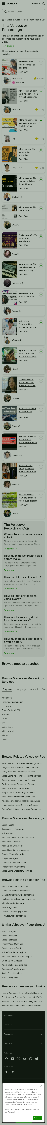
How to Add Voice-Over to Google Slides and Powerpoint (23, 993)
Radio (4, 718)
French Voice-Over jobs (12, 944)
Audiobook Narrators (11, 841)
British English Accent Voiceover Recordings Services (23, 809)
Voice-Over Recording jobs (14, 952)
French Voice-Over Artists (13, 867)
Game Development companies (16, 890)
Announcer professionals (13, 829)
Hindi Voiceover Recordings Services (18, 797)
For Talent (8, 1025)
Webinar (5, 735)
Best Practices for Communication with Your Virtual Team (23, 1005)
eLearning (6, 706)
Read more (9, 549)
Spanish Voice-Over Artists (14, 854)
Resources (8, 1034)
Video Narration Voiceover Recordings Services (23, 763)
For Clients (8, 1015)
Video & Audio (13, 20)
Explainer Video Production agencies (18, 899)
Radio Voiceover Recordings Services (18, 784)
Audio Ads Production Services (15, 788)
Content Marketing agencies (14, 911)
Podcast (6, 714)
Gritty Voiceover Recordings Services (18, 771)
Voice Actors (7, 833)
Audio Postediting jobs (12, 973)
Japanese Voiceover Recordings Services (20, 805)
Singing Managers (10, 858)
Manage (37, 1118)
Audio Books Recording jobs (14, 965)
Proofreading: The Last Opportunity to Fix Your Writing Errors (23, 997)
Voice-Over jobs (9, 931)
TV (3, 723)
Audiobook (7, 698)
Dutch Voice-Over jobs (12, 961)
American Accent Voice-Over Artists (18, 837)
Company (8, 1043)
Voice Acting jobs (9, 936)
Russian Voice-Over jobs (13, 948)
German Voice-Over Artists (14, 862)
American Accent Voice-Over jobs (17, 956)
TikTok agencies (9, 907)
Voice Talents (8, 825)
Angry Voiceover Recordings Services (18, 780)
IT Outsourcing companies (14, 916)
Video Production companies (15, 886)
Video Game (7, 727)
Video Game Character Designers (17, 871)
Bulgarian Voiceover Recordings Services (20, 767)
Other (4, 739)
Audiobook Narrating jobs (13, 969)
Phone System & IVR (11, 710)
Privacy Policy (13, 1112)
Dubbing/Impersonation (12, 702)
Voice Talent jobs (9, 940)
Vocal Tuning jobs (10, 977)
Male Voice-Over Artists (12, 846)
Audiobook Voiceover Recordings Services (21, 801)
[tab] (7, 689)
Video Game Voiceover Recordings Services (21, 776)
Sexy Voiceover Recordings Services (18, 792)
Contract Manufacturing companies (18, 895)
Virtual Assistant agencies (13, 903)
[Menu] (3, 3)
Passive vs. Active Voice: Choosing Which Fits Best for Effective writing (23, 1001)
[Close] (41, 1086)
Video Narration (9, 731)
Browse (35, 4)
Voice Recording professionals (15, 850)
